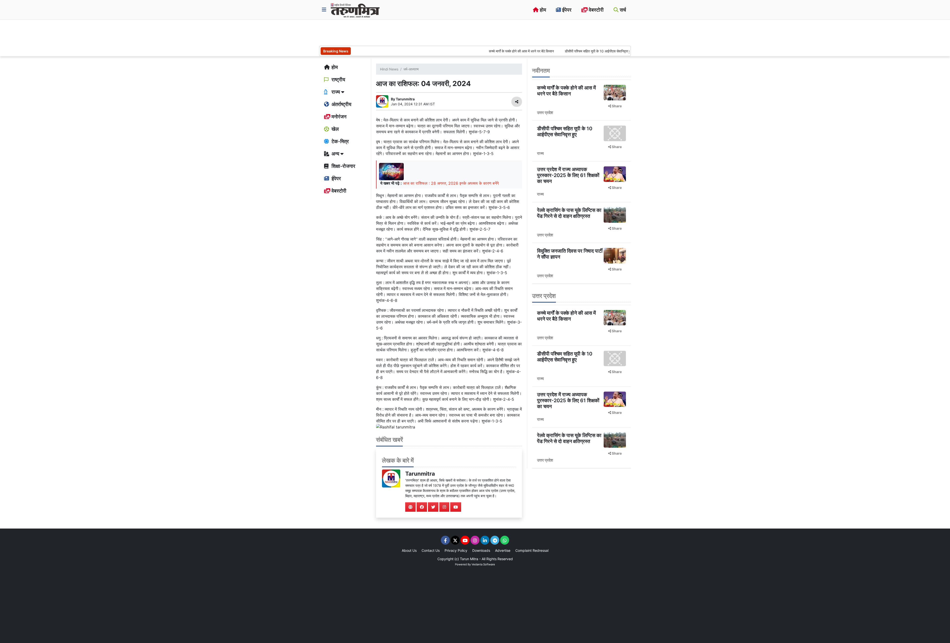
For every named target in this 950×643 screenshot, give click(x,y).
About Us (409, 550)
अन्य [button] (335, 154)
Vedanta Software (483, 564)
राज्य (540, 153)
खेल (334, 129)
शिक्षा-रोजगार (342, 166)
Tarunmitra (420, 473)
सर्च (622, 10)
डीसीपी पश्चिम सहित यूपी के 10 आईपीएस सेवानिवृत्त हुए (576, 51)
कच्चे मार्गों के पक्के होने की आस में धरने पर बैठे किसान (498, 51)
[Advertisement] (409, 32)
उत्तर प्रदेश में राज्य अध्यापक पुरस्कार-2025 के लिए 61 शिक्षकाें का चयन (568, 175)
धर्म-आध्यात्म (411, 69)
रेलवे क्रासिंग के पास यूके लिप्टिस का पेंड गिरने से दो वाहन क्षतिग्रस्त (569, 213)
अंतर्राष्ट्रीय (340, 104)
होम (542, 10)
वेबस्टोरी (596, 10)
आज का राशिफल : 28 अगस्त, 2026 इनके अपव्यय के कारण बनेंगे (451, 183)
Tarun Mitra (469, 559)
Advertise (502, 550)
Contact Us (431, 550)
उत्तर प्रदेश (545, 112)
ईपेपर (566, 10)
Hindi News (389, 69)
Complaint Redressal (531, 550)
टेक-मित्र (339, 141)
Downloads (481, 550)
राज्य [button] (335, 92)
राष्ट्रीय (337, 80)
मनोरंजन (338, 117)
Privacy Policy (456, 550)
